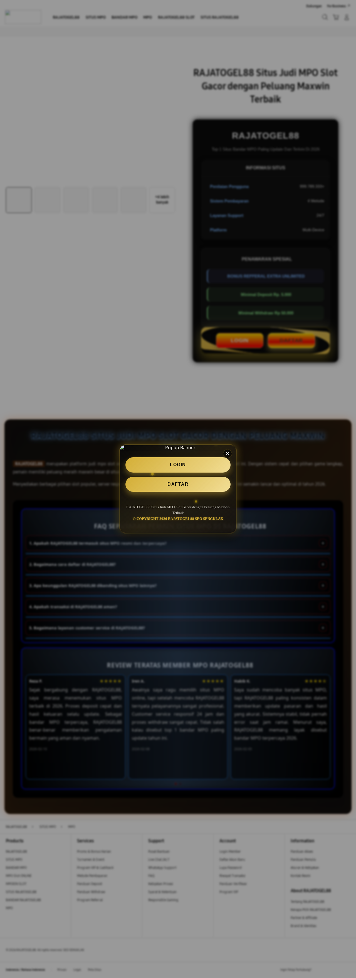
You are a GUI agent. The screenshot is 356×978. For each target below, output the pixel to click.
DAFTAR (178, 484)
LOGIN (178, 465)
